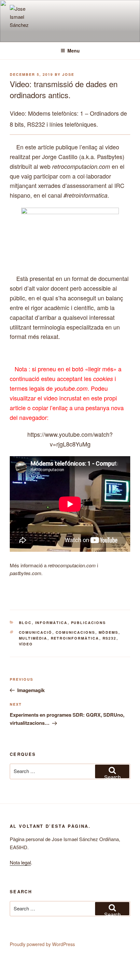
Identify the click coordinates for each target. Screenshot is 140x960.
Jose (68, 74)
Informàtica (51, 622)
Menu (73, 50)
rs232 (110, 638)
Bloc (25, 622)
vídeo (26, 644)
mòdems (109, 632)
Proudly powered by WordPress (42, 944)
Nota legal (20, 862)
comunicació (35, 632)
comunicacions (75, 632)
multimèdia (33, 638)
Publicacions (88, 622)
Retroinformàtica (75, 638)
